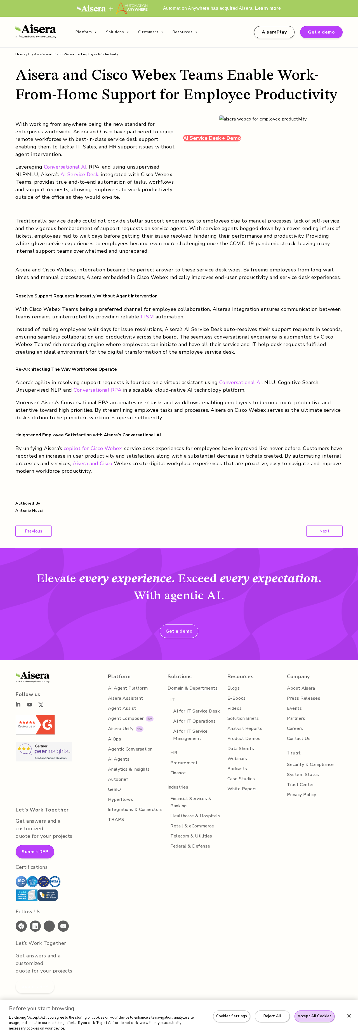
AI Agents (119, 759)
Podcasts (237, 769)
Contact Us (298, 738)
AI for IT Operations (194, 721)
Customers (148, 32)
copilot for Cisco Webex (93, 448)
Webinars (237, 759)
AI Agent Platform (128, 688)
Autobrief (118, 779)
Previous (33, 531)
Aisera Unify (121, 729)
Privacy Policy (301, 795)
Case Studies (241, 779)
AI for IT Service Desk (196, 711)
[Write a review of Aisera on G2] (35, 733)
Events (294, 708)
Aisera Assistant (125, 698)
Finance (178, 773)
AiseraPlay (274, 32)
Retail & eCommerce (192, 826)
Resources (183, 32)
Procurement (184, 763)
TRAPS (116, 820)
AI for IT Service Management (190, 735)
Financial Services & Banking (190, 802)
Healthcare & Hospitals (195, 816)
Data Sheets (240, 749)
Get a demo (321, 32)
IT (29, 54)
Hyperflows (120, 799)
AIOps (114, 739)
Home (20, 54)
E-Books (236, 698)
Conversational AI (65, 167)
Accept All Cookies (314, 1016)
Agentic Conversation (130, 749)
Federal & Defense (190, 846)
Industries (178, 787)
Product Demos (244, 738)
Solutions (115, 32)
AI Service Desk (79, 174)
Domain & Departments (193, 688)
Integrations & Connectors (135, 809)
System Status (303, 775)
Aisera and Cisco (92, 463)
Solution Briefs (243, 718)
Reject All (272, 1016)
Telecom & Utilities (191, 836)
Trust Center (300, 785)
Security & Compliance (310, 764)
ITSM (147, 316)
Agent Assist (122, 708)
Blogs (233, 688)
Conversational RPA (97, 390)
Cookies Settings (231, 1016)
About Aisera (301, 688)
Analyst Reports (245, 728)
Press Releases (303, 698)
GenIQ (114, 789)
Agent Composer (126, 718)
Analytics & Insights (129, 769)
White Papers (242, 789)
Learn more (268, 8)
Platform (84, 32)
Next (324, 531)
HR (173, 753)
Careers (295, 728)
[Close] (349, 1016)
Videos (234, 708)
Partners (296, 718)
